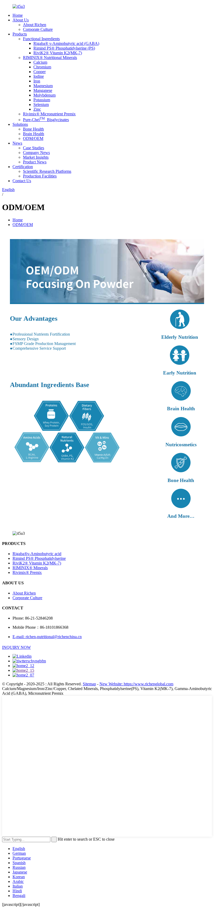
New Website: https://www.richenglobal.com (136, 684)
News (17, 143)
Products (20, 34)
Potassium (41, 100)
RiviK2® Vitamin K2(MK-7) (57, 53)
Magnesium (43, 86)
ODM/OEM (33, 138)
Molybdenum (44, 95)
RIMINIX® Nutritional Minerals (50, 57)
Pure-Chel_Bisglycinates (46, 119)
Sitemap (89, 684)
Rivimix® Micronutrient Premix (49, 114)
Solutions (20, 124)
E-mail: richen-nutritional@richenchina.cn (47, 636)
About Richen (34, 24)
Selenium (41, 104)
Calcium (40, 62)
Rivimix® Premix (27, 572)
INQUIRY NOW (16, 647)
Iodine (38, 76)
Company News (36, 152)
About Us (21, 20)
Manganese (42, 90)
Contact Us (22, 181)
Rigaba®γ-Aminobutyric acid (37, 553)
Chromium (42, 67)
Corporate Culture (38, 29)
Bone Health (33, 129)
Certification (23, 166)
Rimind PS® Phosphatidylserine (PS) (64, 48)
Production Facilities (40, 176)
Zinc (37, 109)
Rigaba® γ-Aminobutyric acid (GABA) (66, 43)
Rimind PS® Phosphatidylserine (39, 558)
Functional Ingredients (41, 39)
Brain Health (33, 134)
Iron (36, 81)
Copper (39, 71)
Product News (34, 162)
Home (18, 15)
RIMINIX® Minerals (30, 568)
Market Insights (36, 157)
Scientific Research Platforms (47, 171)
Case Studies (33, 148)
